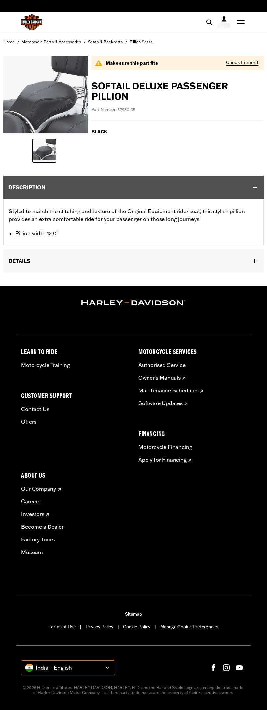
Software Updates (160, 403)
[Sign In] (224, 22)
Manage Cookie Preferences (189, 626)
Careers (30, 501)
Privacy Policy (99, 626)
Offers (28, 421)
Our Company (38, 488)
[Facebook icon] (213, 668)
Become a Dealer (42, 527)
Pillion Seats (141, 41)
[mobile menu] (239, 22)
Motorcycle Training (45, 365)
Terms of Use (62, 626)
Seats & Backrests (105, 41)
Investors (32, 514)
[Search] (209, 22)
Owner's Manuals (159, 378)
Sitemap (133, 614)
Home (9, 41)
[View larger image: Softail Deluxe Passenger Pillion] (45, 94)
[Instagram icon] (226, 668)
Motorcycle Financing (165, 447)
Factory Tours (38, 539)
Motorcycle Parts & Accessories (51, 41)
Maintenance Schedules (168, 390)
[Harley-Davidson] (133, 303)
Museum (32, 552)
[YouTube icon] (239, 668)
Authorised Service (162, 365)
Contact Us (35, 409)
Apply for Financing (162, 460)
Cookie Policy (136, 626)
